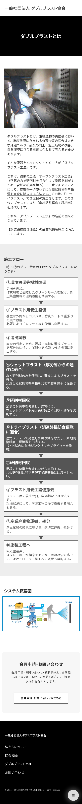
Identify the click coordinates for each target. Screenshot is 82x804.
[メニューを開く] (73, 795)
